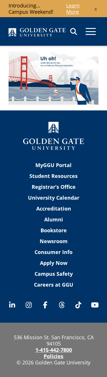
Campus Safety (54, 273)
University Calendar (53, 197)
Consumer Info (53, 252)
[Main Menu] (90, 31)
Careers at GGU (53, 284)
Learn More (73, 8)
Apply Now (53, 262)
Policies (53, 356)
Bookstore (54, 230)
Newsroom (54, 241)
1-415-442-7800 (53, 349)
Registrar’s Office (54, 186)
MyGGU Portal (53, 165)
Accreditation (53, 208)
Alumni (53, 219)
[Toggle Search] (73, 31)
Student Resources (53, 175)
